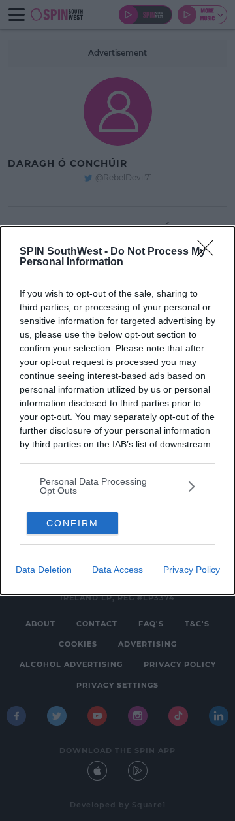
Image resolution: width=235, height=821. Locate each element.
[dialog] (117, 410)
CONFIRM (72, 523)
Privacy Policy (191, 569)
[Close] (209, 252)
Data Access (117, 569)
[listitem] (117, 486)
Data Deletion (44, 569)
